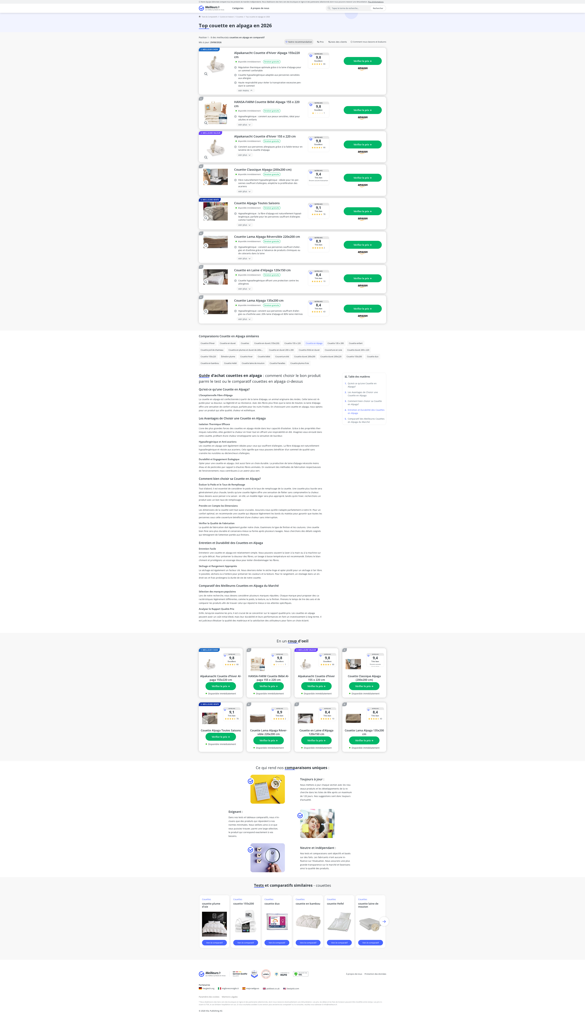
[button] (384, 921)
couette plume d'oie (211, 905)
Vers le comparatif (214, 942)
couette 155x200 (243, 903)
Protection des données (375, 974)
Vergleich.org (208, 988)
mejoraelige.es (252, 988)
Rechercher (378, 8)
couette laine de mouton (368, 905)
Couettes (239, 17)
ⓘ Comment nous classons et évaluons (368, 41)
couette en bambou (308, 903)
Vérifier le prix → (363, 60)
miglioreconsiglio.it (230, 988)
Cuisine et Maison (227, 17)
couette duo (272, 903)
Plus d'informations (375, 2)
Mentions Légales (230, 996)
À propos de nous (260, 8)
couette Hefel (335, 903)
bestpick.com (293, 988)
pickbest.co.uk (273, 988)
